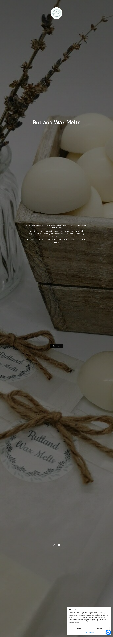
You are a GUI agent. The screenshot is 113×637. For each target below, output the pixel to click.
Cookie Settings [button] (89, 632)
